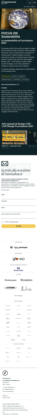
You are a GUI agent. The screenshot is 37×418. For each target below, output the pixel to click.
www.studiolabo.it (9, 391)
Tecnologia (25, 79)
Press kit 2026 (6, 397)
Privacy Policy (6, 414)
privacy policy (14, 222)
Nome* (3, 194)
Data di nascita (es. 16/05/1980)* (10, 214)
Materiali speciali (6, 79)
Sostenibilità (17, 79)
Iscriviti (18, 226)
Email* (3, 207)
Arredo (14, 76)
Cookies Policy (14, 414)
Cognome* (4, 201)
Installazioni (21, 76)
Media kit (5, 395)
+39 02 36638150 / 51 (9, 387)
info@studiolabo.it (9, 389)
